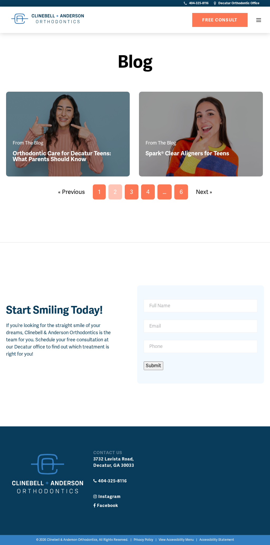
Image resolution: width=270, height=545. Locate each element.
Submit (153, 366)
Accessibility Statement (216, 540)
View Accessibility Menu (176, 540)
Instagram (109, 496)
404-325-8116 (198, 3)
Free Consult (220, 20)
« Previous (71, 191)
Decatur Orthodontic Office (238, 3)
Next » (204, 191)
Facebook (107, 505)
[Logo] (47, 20)
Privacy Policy (143, 540)
